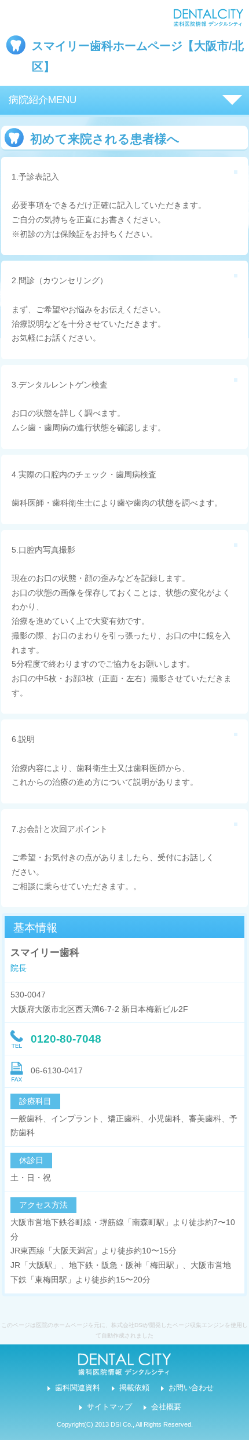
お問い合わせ (191, 1388)
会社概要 (166, 1407)
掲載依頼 (134, 1388)
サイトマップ (109, 1407)
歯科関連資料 (77, 1388)
